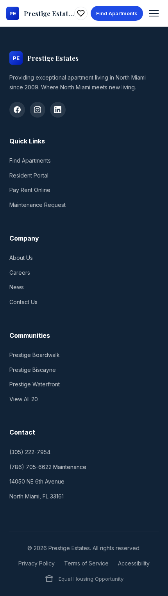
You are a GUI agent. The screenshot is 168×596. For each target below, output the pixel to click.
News (16, 287)
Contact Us (23, 302)
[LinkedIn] (58, 110)
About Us (21, 257)
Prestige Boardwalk (34, 354)
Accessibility (134, 563)
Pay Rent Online (29, 190)
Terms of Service (86, 563)
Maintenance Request (37, 204)
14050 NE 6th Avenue (36, 481)
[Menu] (154, 13)
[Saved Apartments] (81, 13)
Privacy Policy (36, 563)
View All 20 (23, 399)
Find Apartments (117, 13)
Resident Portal (28, 175)
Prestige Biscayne (32, 369)
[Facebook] (17, 110)
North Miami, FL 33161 (36, 496)
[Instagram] (37, 110)
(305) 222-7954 (29, 452)
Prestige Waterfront (34, 384)
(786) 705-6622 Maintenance (47, 467)
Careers (19, 272)
